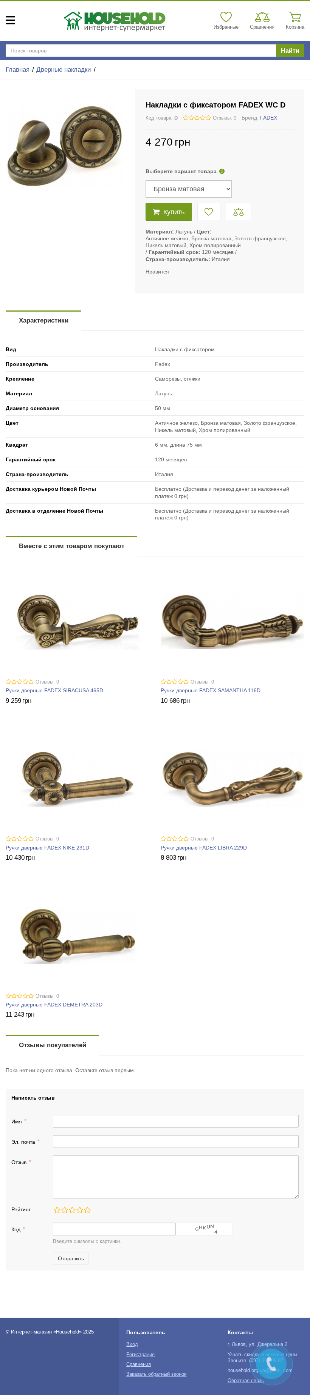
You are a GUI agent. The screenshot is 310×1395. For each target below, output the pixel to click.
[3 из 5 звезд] (72, 1210)
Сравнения (138, 1364)
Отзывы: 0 (224, 118)
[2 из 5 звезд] (64, 1210)
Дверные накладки (63, 69)
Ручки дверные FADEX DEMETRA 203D (54, 1005)
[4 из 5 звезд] (79, 1210)
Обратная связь (246, 1380)
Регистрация (140, 1354)
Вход (132, 1344)
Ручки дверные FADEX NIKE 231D (47, 848)
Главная (17, 69)
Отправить (71, 1258)
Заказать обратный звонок (156, 1374)
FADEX (268, 118)
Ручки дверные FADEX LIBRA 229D (204, 848)
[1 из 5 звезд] (56, 1210)
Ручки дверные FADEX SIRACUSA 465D (54, 690)
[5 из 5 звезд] (87, 1210)
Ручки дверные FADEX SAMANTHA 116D (210, 690)
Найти (290, 51)
